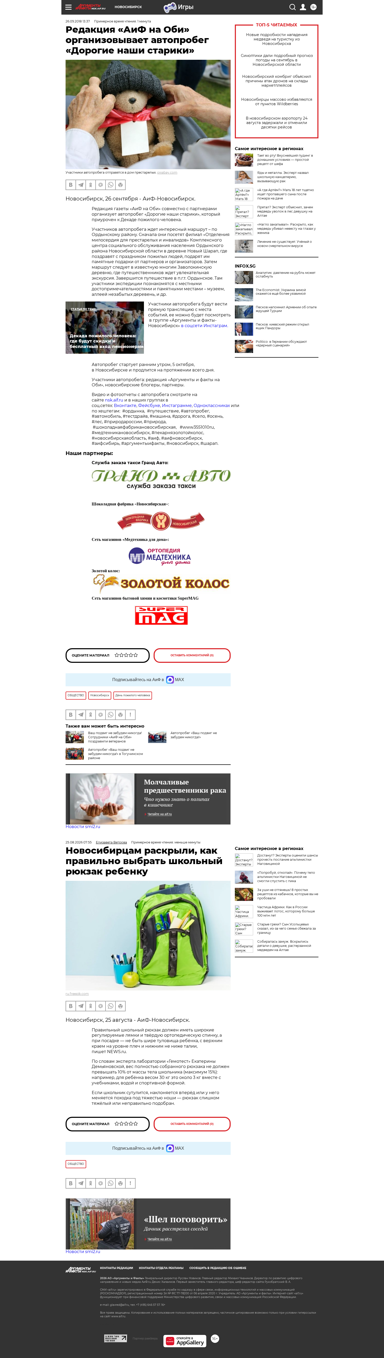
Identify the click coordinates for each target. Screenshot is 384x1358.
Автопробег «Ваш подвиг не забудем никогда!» (194, 735)
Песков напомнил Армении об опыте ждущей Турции (286, 309)
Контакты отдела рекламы (161, 1268)
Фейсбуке (149, 405)
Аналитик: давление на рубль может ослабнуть (286, 274)
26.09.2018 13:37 (78, 21)
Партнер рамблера (145, 1338)
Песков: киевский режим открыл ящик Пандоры (282, 326)
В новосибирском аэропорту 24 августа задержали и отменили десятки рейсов (276, 122)
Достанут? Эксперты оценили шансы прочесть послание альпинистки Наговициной (287, 859)
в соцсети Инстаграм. (204, 325)
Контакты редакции (116, 1268)
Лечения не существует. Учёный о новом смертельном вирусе (284, 244)
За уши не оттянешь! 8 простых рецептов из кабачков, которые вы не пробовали (287, 894)
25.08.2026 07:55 (79, 842)
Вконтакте (125, 405)
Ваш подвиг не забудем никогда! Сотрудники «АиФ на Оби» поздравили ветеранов (115, 737)
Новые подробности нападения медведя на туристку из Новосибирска (276, 39)
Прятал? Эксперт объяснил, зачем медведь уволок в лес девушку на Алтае (285, 211)
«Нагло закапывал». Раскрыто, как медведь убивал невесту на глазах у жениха (286, 228)
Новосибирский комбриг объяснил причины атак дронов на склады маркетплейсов (276, 81)
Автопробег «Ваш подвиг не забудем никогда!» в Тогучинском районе (115, 754)
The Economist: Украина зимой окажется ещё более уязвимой (281, 292)
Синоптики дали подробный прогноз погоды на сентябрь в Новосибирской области (277, 60)
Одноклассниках (212, 405)
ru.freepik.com (77, 994)
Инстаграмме (177, 405)
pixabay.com (167, 172)
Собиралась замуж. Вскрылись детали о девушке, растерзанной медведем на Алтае (284, 946)
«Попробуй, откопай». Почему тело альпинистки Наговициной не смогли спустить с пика (286, 877)
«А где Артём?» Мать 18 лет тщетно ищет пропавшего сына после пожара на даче (285, 194)
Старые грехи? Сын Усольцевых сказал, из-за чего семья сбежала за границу (286, 928)
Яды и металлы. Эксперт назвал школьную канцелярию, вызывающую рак (283, 177)
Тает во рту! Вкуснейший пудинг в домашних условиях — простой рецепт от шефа (285, 159)
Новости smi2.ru (83, 826)
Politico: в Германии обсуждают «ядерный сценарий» (281, 343)
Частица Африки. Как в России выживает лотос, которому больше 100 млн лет (286, 911)
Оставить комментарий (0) (192, 655)
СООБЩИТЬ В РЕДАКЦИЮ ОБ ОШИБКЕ (217, 1268)
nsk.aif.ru (114, 400)
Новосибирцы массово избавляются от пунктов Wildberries (276, 101)
